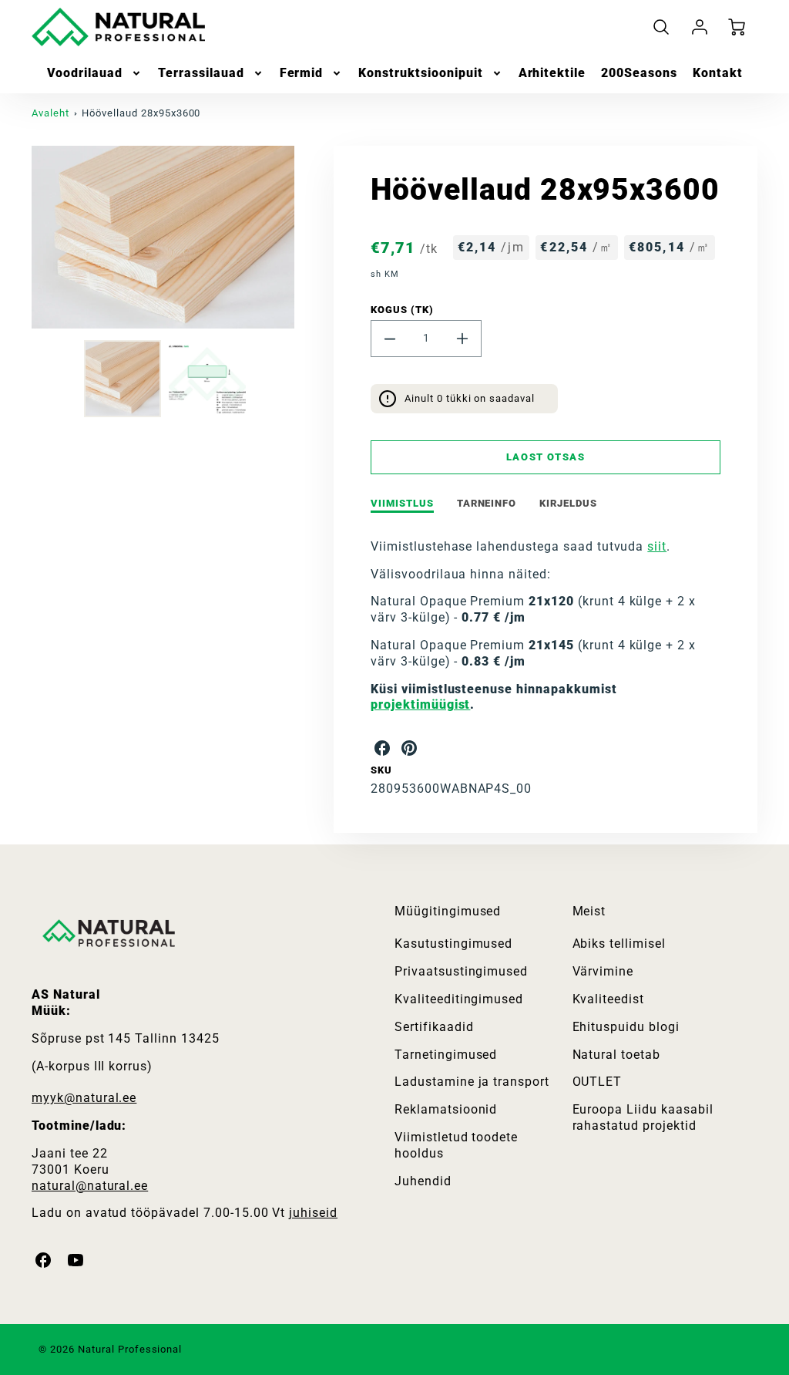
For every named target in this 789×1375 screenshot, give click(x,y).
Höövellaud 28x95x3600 (141, 113)
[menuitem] (95, 74)
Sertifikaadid (433, 1026)
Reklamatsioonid (445, 1109)
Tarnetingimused (445, 1054)
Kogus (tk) (402, 309)
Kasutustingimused (453, 943)
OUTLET (597, 1081)
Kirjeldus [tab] (568, 503)
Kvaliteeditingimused (458, 999)
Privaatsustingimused (461, 971)
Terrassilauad (200, 73)
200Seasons (639, 73)
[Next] (305, 236)
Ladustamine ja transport (471, 1081)
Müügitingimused (447, 911)
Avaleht (50, 113)
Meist (589, 911)
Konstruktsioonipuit (420, 73)
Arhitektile (552, 73)
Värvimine (603, 971)
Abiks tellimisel (619, 943)
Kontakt (718, 73)
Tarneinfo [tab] (487, 503)
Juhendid (423, 1181)
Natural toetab (616, 1054)
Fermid (302, 73)
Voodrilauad (85, 73)
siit (656, 546)
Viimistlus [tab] (402, 503)
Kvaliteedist (608, 999)
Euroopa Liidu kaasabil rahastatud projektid (642, 1117)
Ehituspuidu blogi (626, 1026)
